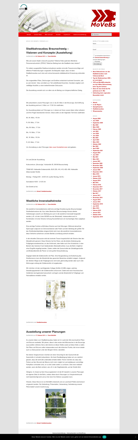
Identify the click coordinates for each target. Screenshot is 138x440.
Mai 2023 (95, 138)
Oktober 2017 (97, 191)
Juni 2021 (96, 155)
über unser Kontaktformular (58, 147)
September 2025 (98, 123)
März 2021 (96, 159)
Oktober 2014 (97, 215)
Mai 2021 (95, 157)
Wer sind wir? (49, 34)
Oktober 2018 (97, 178)
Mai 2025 (95, 125)
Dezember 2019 (97, 172)
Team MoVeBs (52, 56)
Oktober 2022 (97, 144)
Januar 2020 (96, 170)
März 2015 (96, 208)
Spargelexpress (98, 107)
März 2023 (96, 142)
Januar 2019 (96, 176)
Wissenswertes (97, 111)
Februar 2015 (97, 210)
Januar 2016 (96, 202)
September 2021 (98, 150)
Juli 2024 (95, 131)
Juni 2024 (96, 133)
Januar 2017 (96, 195)
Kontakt (58, 34)
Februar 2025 (97, 129)
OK (104, 437)
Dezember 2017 (97, 187)
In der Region (97, 105)
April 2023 (96, 140)
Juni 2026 (96, 120)
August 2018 (97, 180)
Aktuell (29, 34)
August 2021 (97, 153)
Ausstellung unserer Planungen (45, 331)
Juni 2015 (96, 206)
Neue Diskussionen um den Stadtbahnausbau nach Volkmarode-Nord (101, 74)
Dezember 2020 (97, 163)
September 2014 (98, 217)
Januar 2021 (96, 161)
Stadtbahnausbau (46, 191)
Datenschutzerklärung (79, 34)
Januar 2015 (96, 212)
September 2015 (98, 204)
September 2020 (98, 167)
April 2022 (96, 148)
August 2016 (97, 200)
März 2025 (96, 127)
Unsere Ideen (38, 34)
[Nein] (135, 437)
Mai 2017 (95, 193)
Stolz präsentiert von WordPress (76, 433)
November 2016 (97, 197)
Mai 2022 (95, 146)
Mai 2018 (95, 182)
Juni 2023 (96, 135)
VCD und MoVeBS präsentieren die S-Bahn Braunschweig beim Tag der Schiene (102, 84)
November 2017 (97, 189)
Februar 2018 (97, 185)
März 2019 (96, 174)
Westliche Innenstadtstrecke (43, 201)
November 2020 (97, 165)
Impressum (67, 34)
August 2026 (97, 118)
